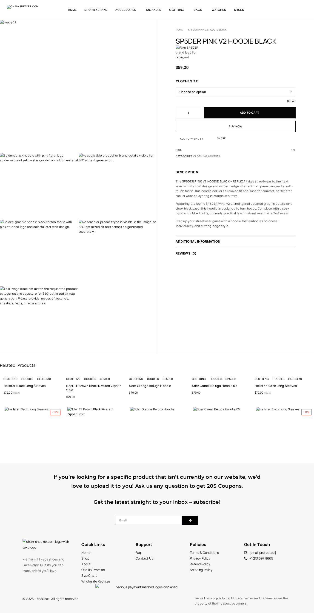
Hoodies (214, 156)
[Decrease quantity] (179, 112)
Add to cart (249, 113)
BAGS (198, 10)
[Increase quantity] (198, 112)
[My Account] (289, 10)
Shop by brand (96, 10)
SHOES (239, 10)
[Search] (281, 10)
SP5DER (105, 379)
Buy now (236, 126)
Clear (291, 101)
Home (72, 10)
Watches (219, 10)
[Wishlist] (297, 10)
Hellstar (44, 379)
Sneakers (153, 10)
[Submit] (190, 520)
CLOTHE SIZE (187, 81)
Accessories (125, 10)
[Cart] (305, 10)
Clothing (176, 10)
